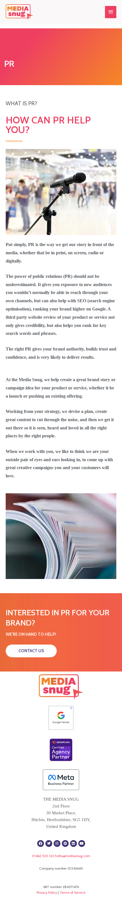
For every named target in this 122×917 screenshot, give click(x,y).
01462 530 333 (43, 856)
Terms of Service (72, 892)
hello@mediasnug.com (72, 856)
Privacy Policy (47, 892)
